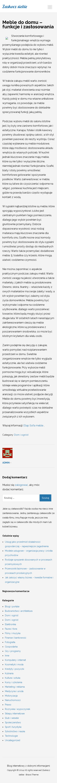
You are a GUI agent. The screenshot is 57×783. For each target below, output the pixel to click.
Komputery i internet (15, 660)
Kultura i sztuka (12, 678)
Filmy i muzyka (12, 633)
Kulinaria (9, 673)
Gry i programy (13, 651)
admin (6, 462)
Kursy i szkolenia (13, 682)
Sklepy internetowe (15, 713)
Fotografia (10, 642)
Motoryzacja (11, 695)
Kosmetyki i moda (14, 664)
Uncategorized (12, 740)
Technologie (11, 736)
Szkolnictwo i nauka (15, 731)
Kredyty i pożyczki (14, 669)
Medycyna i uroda (14, 691)
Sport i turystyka (13, 727)
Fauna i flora (11, 629)
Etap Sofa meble (33, 425)
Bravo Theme (32, 774)
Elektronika (10, 624)
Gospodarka (11, 646)
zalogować (21, 484)
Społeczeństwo (13, 722)
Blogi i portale (12, 606)
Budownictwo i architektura (18, 611)
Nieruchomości (13, 700)
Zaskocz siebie (14, 6)
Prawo (8, 704)
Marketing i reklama (15, 687)
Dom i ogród (21, 434)
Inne (7, 655)
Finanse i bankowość (15, 637)
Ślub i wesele (12, 718)
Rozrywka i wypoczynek (17, 709)
